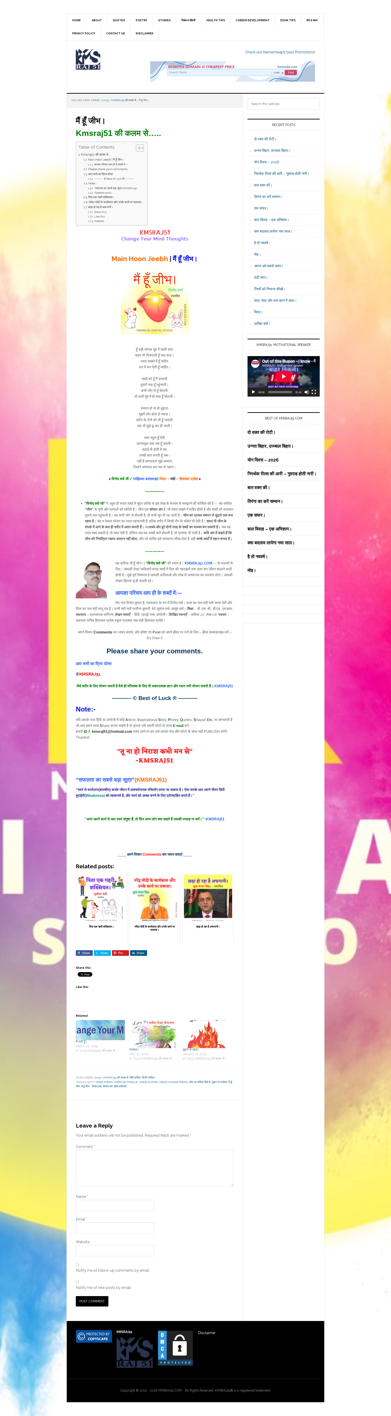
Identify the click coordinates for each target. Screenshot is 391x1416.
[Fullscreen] (314, 392)
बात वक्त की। (263, 185)
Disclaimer (206, 1333)
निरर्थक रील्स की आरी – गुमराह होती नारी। (282, 173)
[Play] (253, 392)
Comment (85, 1147)
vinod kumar (148, 1082)
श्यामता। (134, 1049)
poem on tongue (126, 1082)
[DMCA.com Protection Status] (175, 1364)
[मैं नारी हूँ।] (100, 1030)
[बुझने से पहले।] (207, 1034)
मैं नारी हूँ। (81, 1041)
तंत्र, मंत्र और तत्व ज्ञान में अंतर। (275, 300)
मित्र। (258, 312)
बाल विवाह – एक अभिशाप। (271, 220)
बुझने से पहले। (191, 1049)
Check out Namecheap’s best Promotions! (280, 52)
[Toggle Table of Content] (138, 148)
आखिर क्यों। (262, 323)
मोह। (257, 254)
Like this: (99, 216)
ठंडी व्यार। (261, 277)
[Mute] (306, 392)
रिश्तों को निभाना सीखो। (270, 289)
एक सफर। (261, 208)
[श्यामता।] (154, 1034)
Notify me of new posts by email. (103, 1287)
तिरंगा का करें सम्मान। (268, 197)
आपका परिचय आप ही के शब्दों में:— (111, 164)
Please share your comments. (108, 169)
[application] (284, 376)
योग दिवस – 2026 (266, 162)
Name (82, 1197)
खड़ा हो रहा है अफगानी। (100, 207)
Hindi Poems (104, 1082)
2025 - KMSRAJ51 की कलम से (111, 1077)
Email (81, 1219)
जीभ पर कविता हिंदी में (199, 1082)
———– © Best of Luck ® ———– (114, 178)
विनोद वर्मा (108, 1086)
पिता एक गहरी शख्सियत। (101, 197)
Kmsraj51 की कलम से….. (96, 154)
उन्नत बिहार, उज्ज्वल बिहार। (272, 150)
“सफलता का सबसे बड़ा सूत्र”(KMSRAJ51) (115, 188)
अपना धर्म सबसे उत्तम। (269, 266)
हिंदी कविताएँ (120, 1086)
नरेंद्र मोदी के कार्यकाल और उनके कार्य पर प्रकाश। (116, 202)
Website (83, 1242)
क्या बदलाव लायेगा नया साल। (273, 231)
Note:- (92, 183)
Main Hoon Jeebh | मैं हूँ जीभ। (106, 159)
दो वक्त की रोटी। (265, 139)
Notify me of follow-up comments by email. (113, 1270)
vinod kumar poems (173, 1082)
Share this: (100, 212)
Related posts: (103, 192)
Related (99, 221)
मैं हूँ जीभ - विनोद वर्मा (91, 1086)
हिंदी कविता (135, 1077)
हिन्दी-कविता (148, 1077)
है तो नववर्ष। (262, 243)
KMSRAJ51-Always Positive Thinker (105, 59)
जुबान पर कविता (219, 1082)
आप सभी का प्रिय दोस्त (100, 174)
